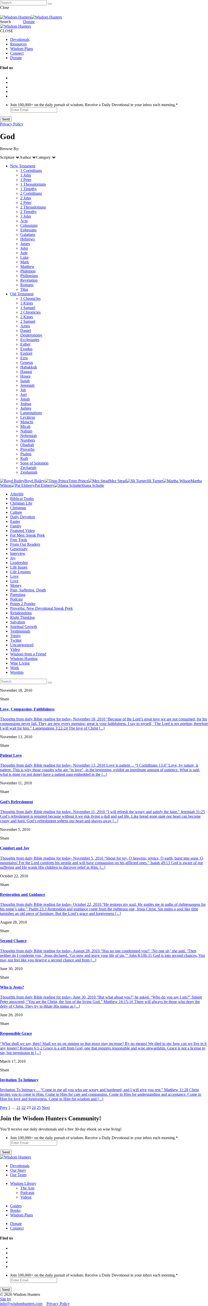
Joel (23, 394)
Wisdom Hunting (24, 658)
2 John (25, 198)
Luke (24, 257)
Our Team (18, 1175)
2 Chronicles (30, 312)
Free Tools (18, 540)
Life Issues (18, 567)
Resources (18, 44)
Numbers (27, 440)
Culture (16, 512)
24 (34, 1107)
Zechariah (28, 467)
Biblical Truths (22, 498)
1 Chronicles (30, 298)
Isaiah (25, 381)
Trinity (15, 636)
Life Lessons (20, 572)
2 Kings (26, 317)
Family (15, 526)
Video (15, 649)
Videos (25, 1197)
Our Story (18, 1170)
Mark (24, 262)
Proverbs (27, 449)
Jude (24, 253)
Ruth (24, 458)
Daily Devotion (22, 517)
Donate (29, 22)
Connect (17, 53)
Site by (5, 1299)
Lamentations (31, 413)
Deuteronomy (31, 335)
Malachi (26, 422)
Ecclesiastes (29, 339)
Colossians (29, 225)
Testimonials (20, 631)
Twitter (16, 640)
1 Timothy (28, 189)
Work (14, 668)
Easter (15, 521)
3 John (25, 216)
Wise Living (20, 663)
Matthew (27, 266)
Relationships (21, 613)
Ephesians (28, 230)
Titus (24, 289)
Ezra (24, 358)
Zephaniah (28, 472)
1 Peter (25, 180)
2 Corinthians (31, 193)
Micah (25, 426)
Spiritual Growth (23, 626)
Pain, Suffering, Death (28, 590)
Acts (24, 221)
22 (24, 1107)
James (25, 243)
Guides (16, 1206)
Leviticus (27, 417)
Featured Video (22, 530)
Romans (26, 285)
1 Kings (26, 303)
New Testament (22, 166)
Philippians (29, 275)
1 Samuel (27, 307)
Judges (25, 408)
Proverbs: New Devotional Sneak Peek (41, 608)
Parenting (17, 594)
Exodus (26, 349)
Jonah (25, 399)
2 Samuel (27, 321)
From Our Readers (25, 544)
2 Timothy (28, 211)
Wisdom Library (23, 1183)
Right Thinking (22, 617)
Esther (25, 344)
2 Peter (25, 202)
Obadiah (27, 445)
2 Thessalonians (33, 207)
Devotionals (19, 39)
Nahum (26, 431)
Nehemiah (28, 435)
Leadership (19, 562)
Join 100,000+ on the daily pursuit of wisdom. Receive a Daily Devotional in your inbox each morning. (94, 105)
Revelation (29, 280)
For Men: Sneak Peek (27, 535)
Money (16, 585)
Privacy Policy (11, 124)
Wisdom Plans (21, 48)
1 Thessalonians (33, 184)
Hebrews (27, 239)
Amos (25, 326)
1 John (25, 175)
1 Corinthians (31, 170)
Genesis (26, 362)
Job (23, 390)
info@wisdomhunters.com (21, 1303)
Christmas (18, 508)
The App (27, 1188)
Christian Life (21, 503)
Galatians (27, 234)
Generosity (19, 549)
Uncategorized (21, 645)
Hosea (25, 376)
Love (14, 576)
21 (18, 1107)
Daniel (25, 330)
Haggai (26, 371)
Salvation (17, 622)
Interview (17, 553)
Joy (13, 558)
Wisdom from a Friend (28, 654)
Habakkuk (28, 367)
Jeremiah (27, 385)
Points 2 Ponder (23, 604)
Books (15, 1210)
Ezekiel (26, 353)
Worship (17, 672)
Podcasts (27, 1192)
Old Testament (21, 294)
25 (39, 1107)
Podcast (16, 599)
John (24, 248)
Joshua (25, 403)
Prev (3, 1107)
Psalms (25, 454)
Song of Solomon (34, 463)
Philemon (28, 271)
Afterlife (17, 494)
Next (46, 1107)
